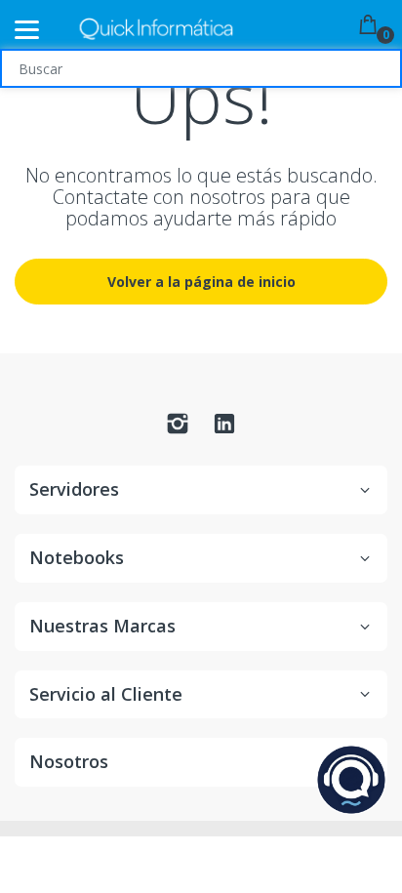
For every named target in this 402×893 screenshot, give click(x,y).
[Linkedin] (224, 429)
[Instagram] (177, 429)
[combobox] (201, 68)
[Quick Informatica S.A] (156, 30)
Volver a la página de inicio (201, 281)
